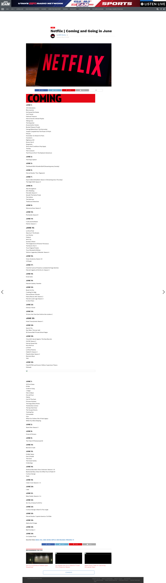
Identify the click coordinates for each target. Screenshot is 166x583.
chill (41, 540)
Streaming (69, 540)
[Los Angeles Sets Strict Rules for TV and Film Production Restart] (68, 554)
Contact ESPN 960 (84, 9)
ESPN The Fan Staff (54, 9)
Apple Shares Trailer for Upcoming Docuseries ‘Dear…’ (95, 566)
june (44, 540)
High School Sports (32, 9)
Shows (44, 9)
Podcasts (73, 9)
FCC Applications (97, 9)
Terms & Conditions (107, 578)
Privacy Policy (118, 578)
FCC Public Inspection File (114, 9)
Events (65, 9)
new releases (60, 540)
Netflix (53, 540)
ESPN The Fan (62, 35)
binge (37, 540)
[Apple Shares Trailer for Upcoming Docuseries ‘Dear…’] (98, 554)
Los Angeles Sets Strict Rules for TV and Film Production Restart (67, 566)
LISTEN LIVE (19, 9)
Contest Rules (96, 578)
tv (73, 540)
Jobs (95, 581)
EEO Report (127, 578)
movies (49, 540)
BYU (7, 9)
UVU (12, 9)
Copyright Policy (123, 580)
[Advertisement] (83, 18)
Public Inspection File (111, 580)
